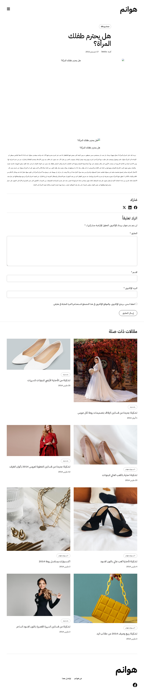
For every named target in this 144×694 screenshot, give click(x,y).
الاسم (134, 272)
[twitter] (124, 207)
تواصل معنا (66, 678)
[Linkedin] (130, 207)
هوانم (128, 9)
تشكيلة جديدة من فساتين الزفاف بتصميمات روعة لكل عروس (107, 413)
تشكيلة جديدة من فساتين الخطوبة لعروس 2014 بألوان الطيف (39, 466)
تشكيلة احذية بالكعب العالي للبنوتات (119, 475)
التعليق (133, 233)
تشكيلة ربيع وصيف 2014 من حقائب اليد (117, 633)
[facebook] (135, 207)
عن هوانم (78, 678)
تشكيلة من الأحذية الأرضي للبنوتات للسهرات (48, 380)
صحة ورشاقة (105, 26)
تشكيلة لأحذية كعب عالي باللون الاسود (118, 561)
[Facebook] (135, 685)
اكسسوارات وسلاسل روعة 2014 (54, 561)
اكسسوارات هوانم (130, 469)
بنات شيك (132, 407)
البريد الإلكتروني (130, 288)
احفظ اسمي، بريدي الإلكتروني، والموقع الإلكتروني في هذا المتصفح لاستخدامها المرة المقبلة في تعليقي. (94, 304)
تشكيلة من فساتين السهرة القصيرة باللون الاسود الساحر (43, 626)
